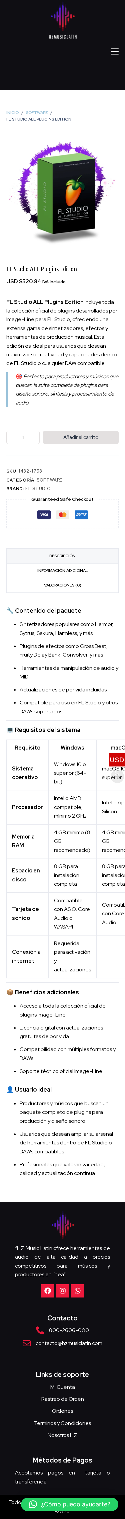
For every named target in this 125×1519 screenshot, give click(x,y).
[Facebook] (47, 1290)
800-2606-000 (69, 1330)
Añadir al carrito (81, 437)
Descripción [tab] (62, 556)
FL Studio (38, 488)
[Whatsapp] (77, 1290)
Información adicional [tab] (62, 570)
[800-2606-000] (40, 1330)
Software (50, 480)
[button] (69, 1504)
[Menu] (115, 51)
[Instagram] (62, 1290)
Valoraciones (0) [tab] (62, 585)
